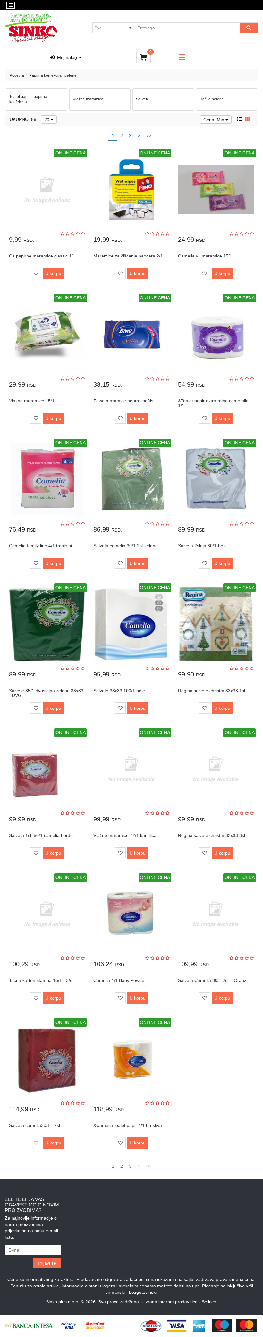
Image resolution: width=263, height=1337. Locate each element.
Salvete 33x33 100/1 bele (119, 690)
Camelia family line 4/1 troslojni (40, 545)
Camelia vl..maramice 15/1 (205, 255)
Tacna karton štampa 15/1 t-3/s (40, 980)
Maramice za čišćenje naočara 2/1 (128, 255)
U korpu (53, 273)
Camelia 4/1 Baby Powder (119, 980)
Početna (17, 75)
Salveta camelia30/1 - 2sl (34, 1125)
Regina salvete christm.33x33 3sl (211, 835)
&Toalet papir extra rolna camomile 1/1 (213, 403)
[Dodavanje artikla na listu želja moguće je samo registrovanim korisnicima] (35, 273)
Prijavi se (47, 1263)
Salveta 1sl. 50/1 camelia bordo (41, 835)
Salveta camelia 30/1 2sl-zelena (125, 545)
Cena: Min (214, 119)
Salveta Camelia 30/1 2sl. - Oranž (212, 980)
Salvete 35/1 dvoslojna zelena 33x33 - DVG (46, 693)
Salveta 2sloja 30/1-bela (202, 545)
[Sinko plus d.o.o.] (31, 27)
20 (47, 119)
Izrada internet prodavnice (171, 1301)
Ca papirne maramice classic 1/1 (42, 255)
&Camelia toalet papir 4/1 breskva (127, 1125)
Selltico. (209, 1301)
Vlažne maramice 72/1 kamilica (125, 835)
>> (148, 135)
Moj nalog (66, 57)
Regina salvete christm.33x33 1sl (211, 690)
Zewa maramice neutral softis (123, 400)
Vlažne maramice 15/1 (32, 400)
